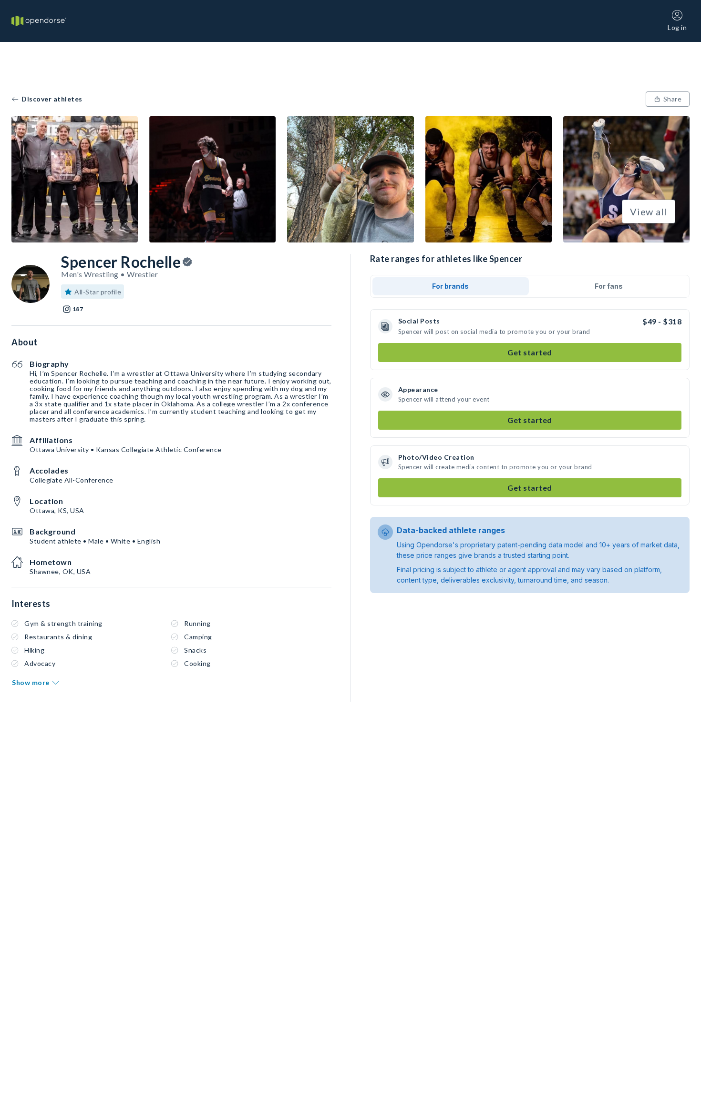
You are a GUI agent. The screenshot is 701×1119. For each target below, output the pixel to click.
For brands (450, 286)
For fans (609, 286)
